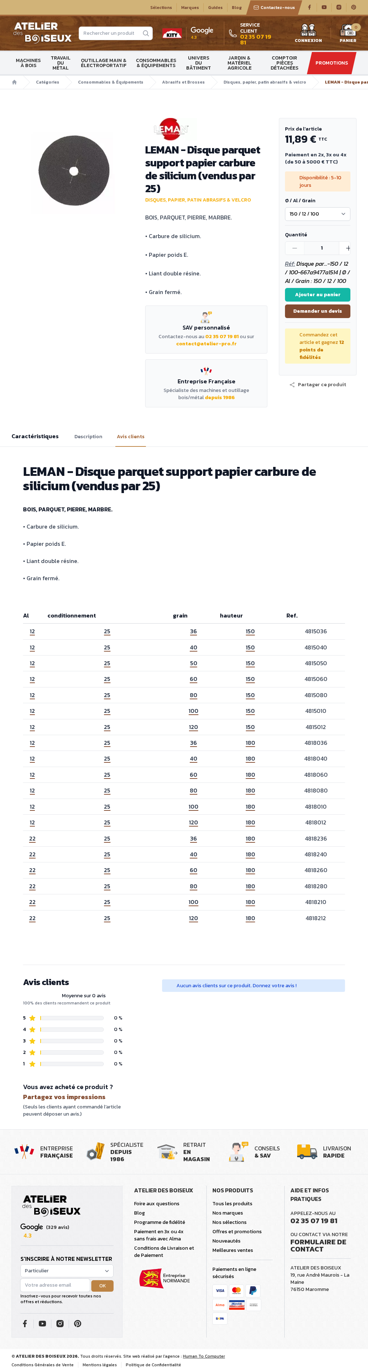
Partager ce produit (322, 384)
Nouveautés (226, 1241)
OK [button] (102, 1286)
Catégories (47, 82)
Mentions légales (100, 1365)
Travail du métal (60, 63)
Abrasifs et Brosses (183, 82)
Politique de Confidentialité (153, 1365)
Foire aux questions (156, 1203)
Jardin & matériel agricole (239, 63)
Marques (190, 7)
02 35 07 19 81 (222, 336)
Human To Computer (204, 1356)
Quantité (296, 234)
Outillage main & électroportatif (103, 63)
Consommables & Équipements (156, 63)
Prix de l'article (303, 129)
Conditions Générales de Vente (43, 1365)
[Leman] (206, 129)
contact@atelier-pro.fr (206, 343)
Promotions (332, 63)
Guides (215, 7)
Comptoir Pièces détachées (284, 63)
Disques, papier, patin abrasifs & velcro (265, 82)
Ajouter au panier (318, 294)
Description (88, 436)
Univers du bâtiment (198, 63)
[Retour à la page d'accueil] (51, 1206)
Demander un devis (317, 311)
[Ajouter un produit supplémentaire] (348, 248)
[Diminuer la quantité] (294, 248)
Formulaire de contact (318, 1245)
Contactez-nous (278, 7)
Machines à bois (28, 63)
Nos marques (227, 1213)
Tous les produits (232, 1203)
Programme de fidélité (159, 1222)
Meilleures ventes (232, 1250)
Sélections (161, 7)
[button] (317, 384)
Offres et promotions (237, 1231)
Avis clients (130, 436)
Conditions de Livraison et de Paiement (164, 1251)
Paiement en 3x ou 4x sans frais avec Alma (159, 1235)
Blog (237, 7)
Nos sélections (229, 1222)
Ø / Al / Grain (300, 200)
